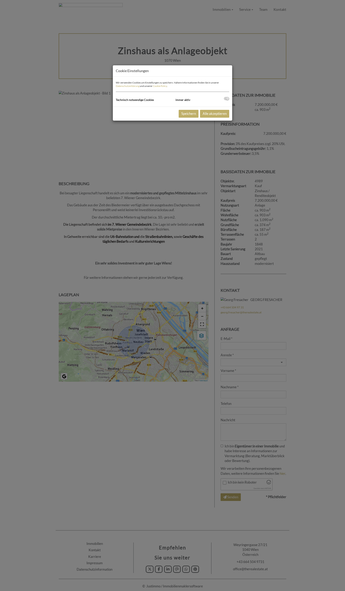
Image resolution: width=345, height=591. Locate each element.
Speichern (188, 113)
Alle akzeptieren (215, 113)
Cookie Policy (160, 85)
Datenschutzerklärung (127, 85)
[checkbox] (226, 98)
